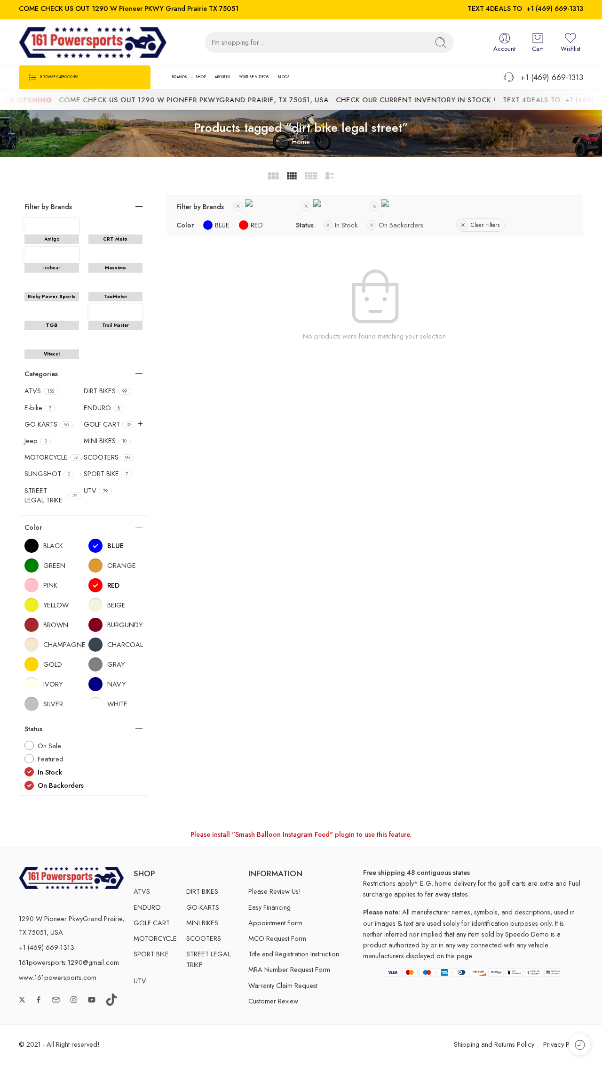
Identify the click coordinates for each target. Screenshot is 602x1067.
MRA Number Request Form (289, 969)
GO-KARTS (46, 424)
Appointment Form (275, 923)
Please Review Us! (274, 891)
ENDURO (102, 407)
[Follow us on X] (22, 999)
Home (301, 141)
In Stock (346, 225)
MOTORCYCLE (51, 457)
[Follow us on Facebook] (38, 999)
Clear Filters (485, 225)
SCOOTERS (107, 457)
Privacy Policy (563, 1044)
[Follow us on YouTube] (91, 999)
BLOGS (283, 77)
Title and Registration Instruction (293, 954)
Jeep (35, 440)
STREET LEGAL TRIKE (50, 495)
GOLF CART (107, 424)
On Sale (49, 746)
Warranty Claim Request (282, 985)
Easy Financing (269, 907)
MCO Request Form (277, 938)
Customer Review (273, 1001)
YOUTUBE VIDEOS (254, 77)
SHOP (201, 77)
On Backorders (401, 225)
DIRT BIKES (105, 391)
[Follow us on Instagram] (74, 999)
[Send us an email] (56, 999)
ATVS (39, 391)
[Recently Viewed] (579, 1044)
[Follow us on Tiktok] (111, 1000)
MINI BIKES (105, 440)
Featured (50, 759)
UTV (96, 490)
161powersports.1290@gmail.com (69, 962)
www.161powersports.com (57, 977)
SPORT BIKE (106, 473)
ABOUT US (222, 77)
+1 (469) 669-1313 (554, 8)
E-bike (37, 407)
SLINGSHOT (47, 473)
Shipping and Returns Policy (494, 1044)
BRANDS (179, 77)
